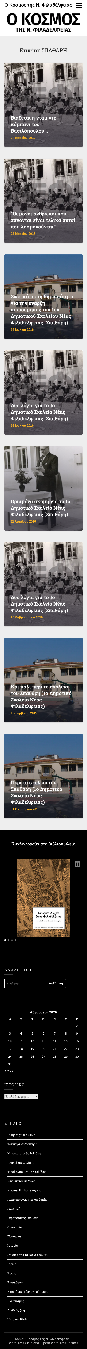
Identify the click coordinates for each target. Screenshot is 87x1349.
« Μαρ (8, 1070)
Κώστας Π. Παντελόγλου (24, 1190)
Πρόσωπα (14, 1236)
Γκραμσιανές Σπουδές (22, 1218)
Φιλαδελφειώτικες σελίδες (26, 1172)
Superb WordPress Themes (59, 1343)
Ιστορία (12, 1245)
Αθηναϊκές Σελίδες (20, 1163)
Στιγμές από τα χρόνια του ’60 (27, 1255)
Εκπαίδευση (15, 1282)
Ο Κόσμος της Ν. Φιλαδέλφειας (38, 5)
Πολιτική (13, 1209)
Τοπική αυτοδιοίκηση (22, 1144)
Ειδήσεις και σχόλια (21, 1135)
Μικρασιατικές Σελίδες (24, 1153)
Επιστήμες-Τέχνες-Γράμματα (27, 1292)
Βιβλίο (11, 1264)
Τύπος (11, 1273)
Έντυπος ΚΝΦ (17, 1319)
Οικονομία (14, 1227)
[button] (77, 864)
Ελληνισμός (15, 1301)
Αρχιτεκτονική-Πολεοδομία (27, 1199)
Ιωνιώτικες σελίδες (21, 1181)
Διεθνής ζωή (16, 1310)
